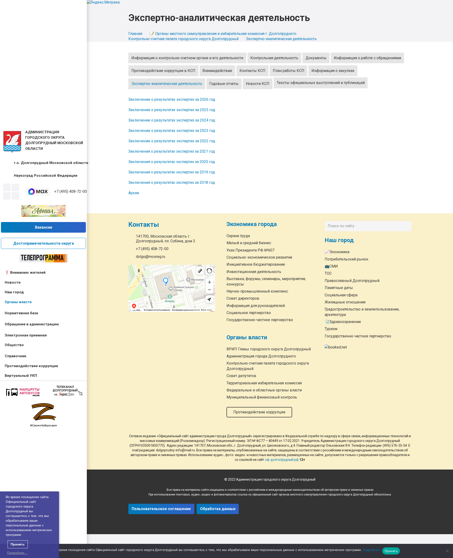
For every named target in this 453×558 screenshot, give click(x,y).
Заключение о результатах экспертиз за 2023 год (171, 130)
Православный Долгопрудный (352, 280)
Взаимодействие (217, 70)
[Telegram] (7, 196)
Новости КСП (257, 83)
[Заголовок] (15, 196)
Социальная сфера (341, 295)
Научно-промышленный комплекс (257, 291)
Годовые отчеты (224, 83)
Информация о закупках (332, 70)
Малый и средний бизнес (248, 243)
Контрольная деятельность (274, 58)
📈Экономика (337, 252)
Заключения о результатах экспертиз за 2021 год (171, 151)
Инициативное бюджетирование (255, 264)
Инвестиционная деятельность (253, 271)
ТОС (328, 273)
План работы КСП (288, 70)
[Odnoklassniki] (15, 187)
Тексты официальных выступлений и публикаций (321, 82)
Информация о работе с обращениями (367, 58)
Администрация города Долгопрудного (261, 356)
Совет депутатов (241, 375)
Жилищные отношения (345, 302)
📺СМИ (331, 266)
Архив (133, 193)
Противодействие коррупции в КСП (163, 70)
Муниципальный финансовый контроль (261, 397)
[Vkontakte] (7, 187)
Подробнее (371, 550)
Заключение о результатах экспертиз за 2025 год (171, 110)
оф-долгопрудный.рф (282, 460)
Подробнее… (17, 553)
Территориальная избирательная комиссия (264, 383)
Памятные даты (339, 287)
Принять (391, 551)
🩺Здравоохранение (343, 321)
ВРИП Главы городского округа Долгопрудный (268, 349)
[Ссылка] (12, 141)
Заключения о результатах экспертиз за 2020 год (171, 161)
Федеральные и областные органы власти (264, 390)
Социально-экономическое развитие (259, 257)
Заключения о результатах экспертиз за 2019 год (171, 172)
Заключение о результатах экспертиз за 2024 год (171, 120)
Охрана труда (238, 235)
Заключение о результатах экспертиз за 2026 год (171, 99)
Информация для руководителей (255, 305)
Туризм (331, 329)
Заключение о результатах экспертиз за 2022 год (171, 141)
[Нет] (447, 551)
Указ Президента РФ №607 (250, 250)
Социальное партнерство (248, 312)
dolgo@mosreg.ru (150, 256)
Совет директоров (242, 298)
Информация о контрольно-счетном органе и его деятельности (187, 58)
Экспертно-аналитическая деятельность (166, 83)
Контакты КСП (252, 70)
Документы (316, 58)
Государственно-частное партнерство (259, 320)
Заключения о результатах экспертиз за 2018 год (171, 182)
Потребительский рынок (346, 259)
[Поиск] (406, 226)
